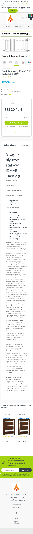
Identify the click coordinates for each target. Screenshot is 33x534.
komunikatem (20, 473)
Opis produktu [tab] (10, 145)
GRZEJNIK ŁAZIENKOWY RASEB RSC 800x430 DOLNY (23, 418)
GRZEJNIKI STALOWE (6, 68)
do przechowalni (23, 126)
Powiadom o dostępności (11, 132)
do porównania (11, 126)
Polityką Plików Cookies (24, 4)
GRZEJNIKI (18, 26)
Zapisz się (25, 470)
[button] (23, 18)
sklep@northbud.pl (17, 500)
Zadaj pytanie (9, 130)
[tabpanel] (9, 427)
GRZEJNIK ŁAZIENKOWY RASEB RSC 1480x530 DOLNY (9, 418)
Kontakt (16, 523)
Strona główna (5, 26)
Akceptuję (13, 11)
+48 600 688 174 (17, 497)
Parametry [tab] (24, 145)
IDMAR (11, 94)
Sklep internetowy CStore (16, 531)
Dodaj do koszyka (18, 123)
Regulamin (16, 522)
